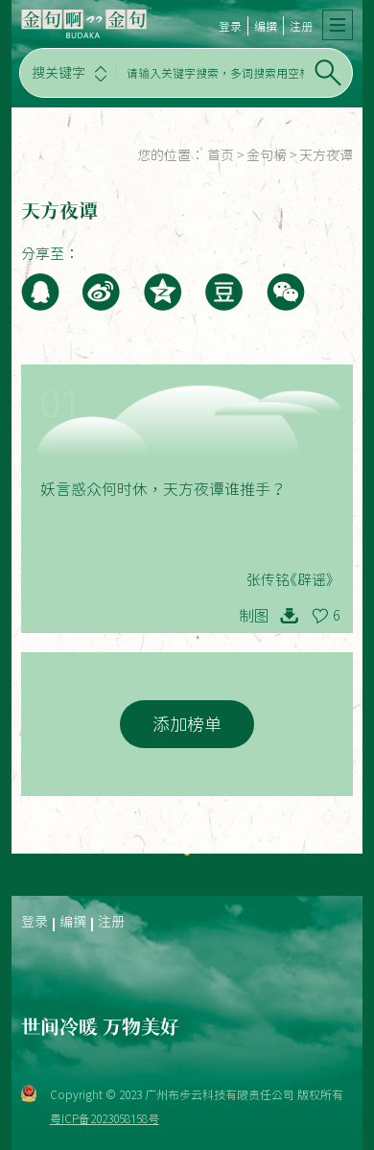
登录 (230, 26)
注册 (301, 26)
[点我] (337, 25)
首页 (220, 155)
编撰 (265, 26)
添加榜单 (187, 724)
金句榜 (266, 155)
